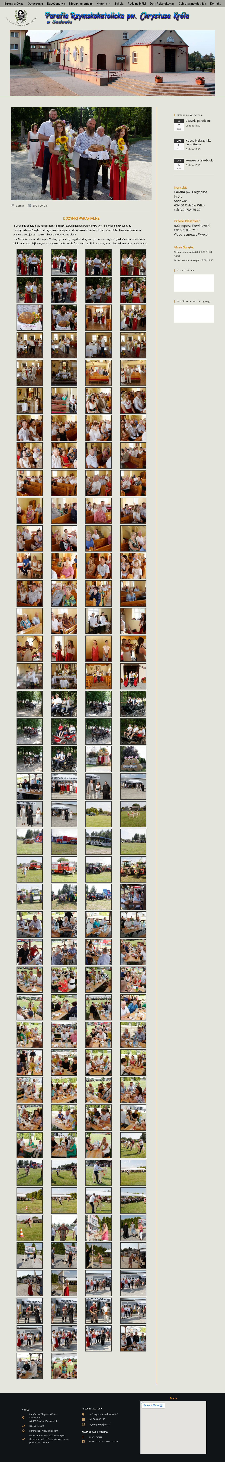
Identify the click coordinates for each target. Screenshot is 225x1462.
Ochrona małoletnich (192, 3)
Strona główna (14, 3)
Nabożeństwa (56, 3)
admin (20, 205)
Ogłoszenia (35, 3)
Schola (119, 3)
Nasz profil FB (185, 270)
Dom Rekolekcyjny (162, 3)
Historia (102, 3)
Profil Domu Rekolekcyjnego (194, 301)
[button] (103, 3)
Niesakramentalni (80, 3)
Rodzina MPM (137, 3)
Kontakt (215, 3)
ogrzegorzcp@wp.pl (193, 234)
